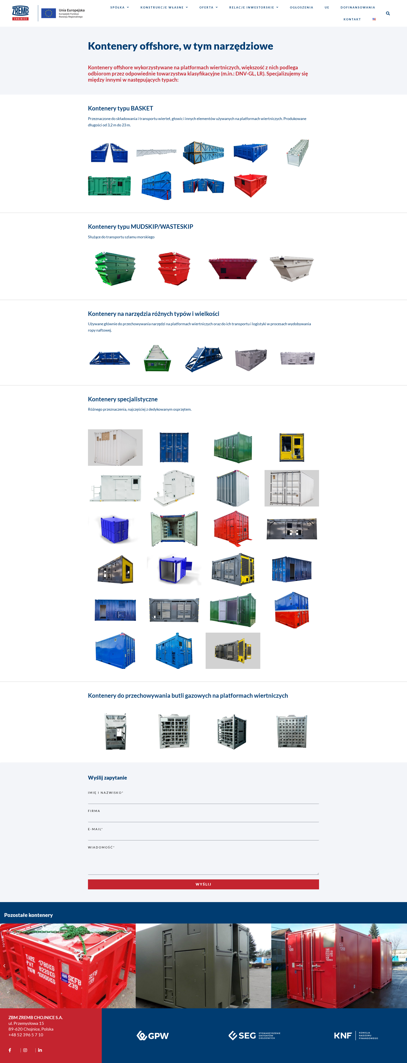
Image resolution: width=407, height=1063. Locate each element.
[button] (387, 13)
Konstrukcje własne (162, 7)
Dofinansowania (358, 7)
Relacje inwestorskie (251, 7)
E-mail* (95, 829)
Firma (94, 811)
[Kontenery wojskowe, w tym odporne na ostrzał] (87, 965)
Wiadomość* (101, 847)
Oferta (206, 7)
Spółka (117, 7)
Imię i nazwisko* (106, 792)
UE (327, 7)
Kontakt (352, 19)
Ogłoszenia (302, 7)
